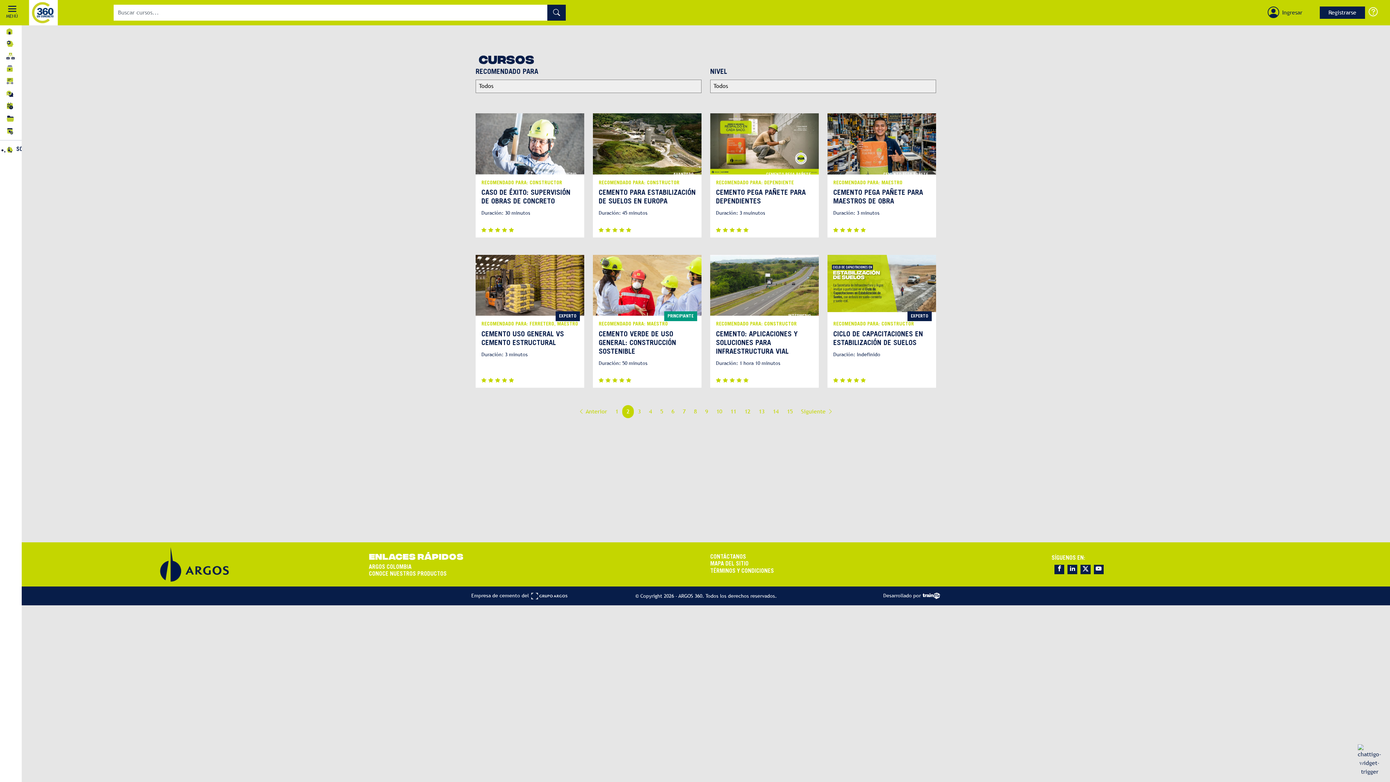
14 (776, 411)
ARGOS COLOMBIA (390, 567)
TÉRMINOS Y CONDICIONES (742, 571)
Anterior (595, 411)
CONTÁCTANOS (728, 557)
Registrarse (1342, 12)
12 (747, 411)
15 (790, 411)
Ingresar (1292, 12)
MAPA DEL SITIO (729, 564)
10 (719, 411)
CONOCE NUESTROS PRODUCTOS (408, 574)
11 (733, 411)
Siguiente (814, 411)
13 (761, 411)
